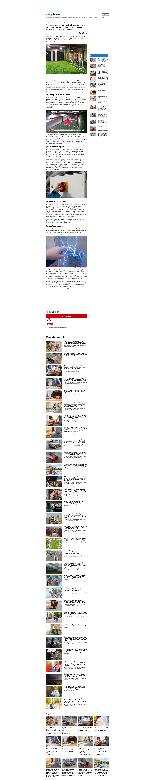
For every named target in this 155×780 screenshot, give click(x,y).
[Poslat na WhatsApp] (80, 33)
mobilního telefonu (76, 219)
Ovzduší (80, 19)
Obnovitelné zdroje (83, 17)
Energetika (90, 17)
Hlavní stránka (49, 17)
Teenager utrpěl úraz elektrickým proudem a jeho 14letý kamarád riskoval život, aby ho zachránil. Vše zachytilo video (84, 22)
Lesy (74, 19)
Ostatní (57, 19)
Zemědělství (88, 19)
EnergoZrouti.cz (49, 22)
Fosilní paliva (48, 19)
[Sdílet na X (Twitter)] (86, 33)
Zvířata (61, 19)
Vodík (84, 19)
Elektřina (65, 327)
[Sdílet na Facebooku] (83, 33)
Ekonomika (102, 17)
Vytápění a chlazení (68, 19)
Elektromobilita (75, 17)
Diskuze (50, 321)
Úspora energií (94, 19)
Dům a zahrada (64, 17)
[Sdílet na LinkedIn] (58, 312)
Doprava (70, 17)
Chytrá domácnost (56, 17)
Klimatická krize (96, 17)
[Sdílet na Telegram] (55, 312)
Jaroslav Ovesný (49, 33)
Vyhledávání (105, 14)
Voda (76, 19)
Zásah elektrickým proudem (55, 327)
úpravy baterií (55, 223)
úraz (61, 327)
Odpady (54, 19)
